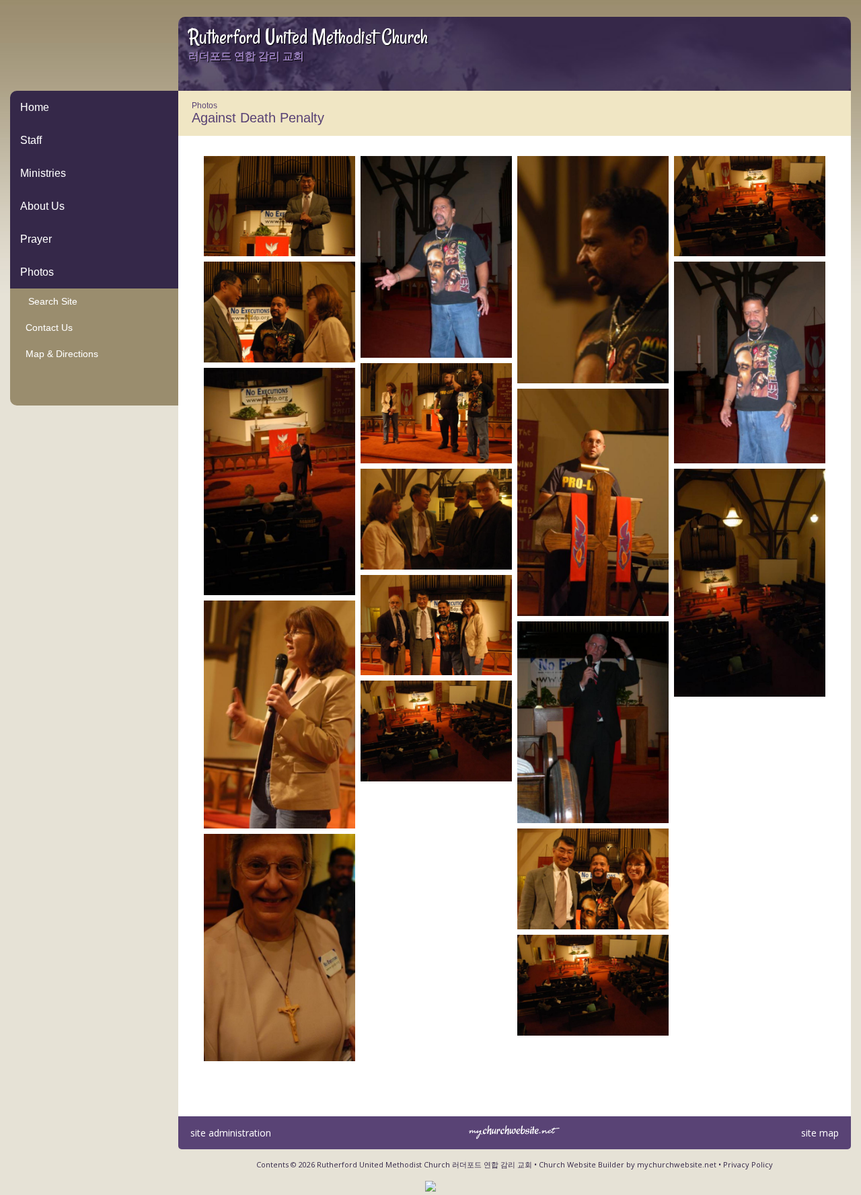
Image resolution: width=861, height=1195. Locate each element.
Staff (31, 140)
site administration (230, 1132)
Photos (37, 272)
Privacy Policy (748, 1164)
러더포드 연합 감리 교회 (246, 56)
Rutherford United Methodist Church (308, 37)
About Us (42, 206)
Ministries (43, 173)
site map (820, 1132)
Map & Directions (59, 353)
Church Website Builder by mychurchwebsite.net (627, 1164)
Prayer (36, 239)
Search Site (48, 301)
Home (34, 107)
